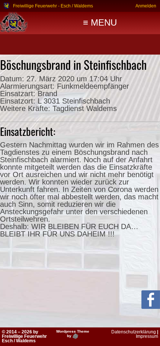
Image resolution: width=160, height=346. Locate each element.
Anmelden (145, 5)
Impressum (147, 336)
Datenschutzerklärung (133, 331)
